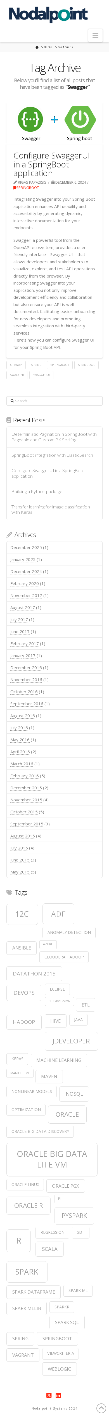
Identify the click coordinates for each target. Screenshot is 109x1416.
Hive (55, 1021)
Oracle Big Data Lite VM (52, 1159)
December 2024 (26, 571)
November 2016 (26, 679)
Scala (50, 1248)
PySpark (74, 1215)
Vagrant (23, 1355)
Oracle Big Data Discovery (40, 1131)
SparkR (61, 1307)
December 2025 (26, 547)
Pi (59, 1198)
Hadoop (24, 1021)
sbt (81, 1232)
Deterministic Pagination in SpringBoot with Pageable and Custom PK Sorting (54, 437)
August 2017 (22, 607)
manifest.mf (20, 1073)
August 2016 (22, 715)
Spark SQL (67, 1322)
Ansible (21, 947)
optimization (26, 1109)
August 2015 (22, 836)
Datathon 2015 (34, 973)
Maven (49, 1076)
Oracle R (28, 1205)
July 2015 (19, 848)
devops (24, 992)
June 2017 (20, 631)
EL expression (59, 1001)
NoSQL (74, 1093)
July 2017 (19, 619)
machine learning (58, 1060)
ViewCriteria (60, 1353)
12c (22, 914)
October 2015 (24, 811)
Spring (36, 365)
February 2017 (24, 643)
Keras (17, 1058)
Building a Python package (36, 491)
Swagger (17, 375)
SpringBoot (27, 187)
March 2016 (21, 763)
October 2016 (24, 691)
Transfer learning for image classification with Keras (50, 509)
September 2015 (26, 824)
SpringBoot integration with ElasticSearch (52, 455)
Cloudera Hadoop (64, 957)
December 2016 (26, 667)
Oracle (67, 1114)
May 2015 (20, 872)
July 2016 (19, 727)
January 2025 (22, 559)
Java (78, 1019)
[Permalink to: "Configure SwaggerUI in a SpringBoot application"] (54, 122)
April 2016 (20, 751)
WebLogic (59, 1369)
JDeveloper (71, 1040)
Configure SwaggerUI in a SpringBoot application (51, 164)
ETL (86, 1004)
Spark (26, 1271)
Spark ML (78, 1290)
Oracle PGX (65, 1186)
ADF (58, 914)
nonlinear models (31, 1091)
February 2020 (24, 583)
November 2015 (26, 799)
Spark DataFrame (33, 1292)
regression (53, 1232)
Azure (48, 944)
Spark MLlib (26, 1308)
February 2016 (24, 775)
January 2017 (22, 655)
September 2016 (26, 703)
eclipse (57, 989)
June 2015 (20, 860)
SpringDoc (86, 365)
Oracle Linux (25, 1184)
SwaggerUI (41, 375)
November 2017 (26, 595)
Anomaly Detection (69, 932)
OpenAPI (16, 365)
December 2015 (26, 787)
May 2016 (20, 739)
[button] (95, 35)
